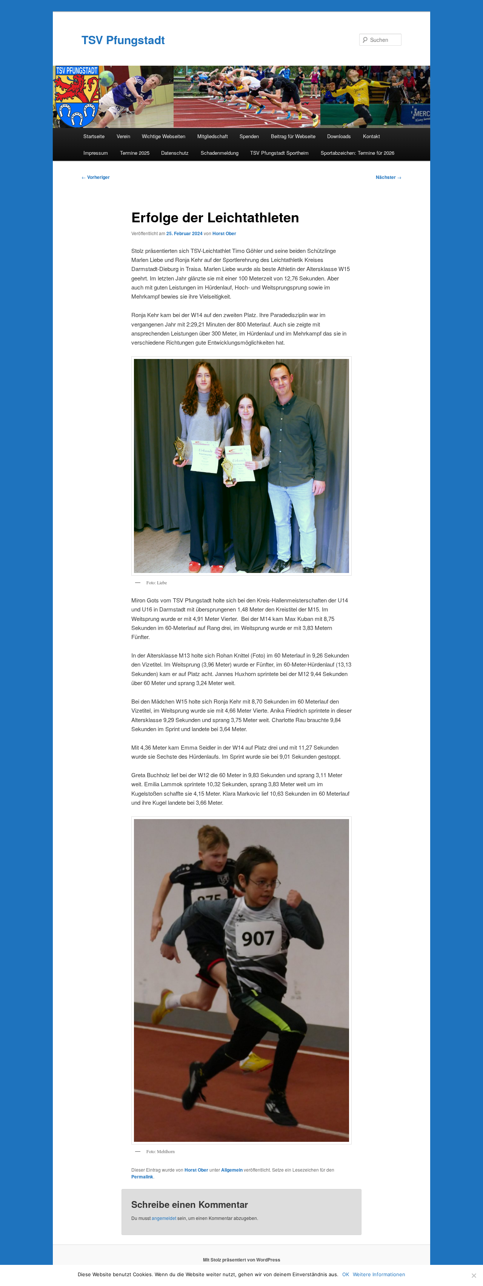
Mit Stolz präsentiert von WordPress (241, 1259)
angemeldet (164, 1218)
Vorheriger (96, 177)
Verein (123, 136)
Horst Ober (224, 233)
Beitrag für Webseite (293, 136)
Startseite (94, 136)
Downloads (339, 136)
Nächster (388, 177)
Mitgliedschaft (212, 136)
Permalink (142, 1176)
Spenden (249, 136)
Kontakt (371, 136)
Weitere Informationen (379, 1274)
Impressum (95, 152)
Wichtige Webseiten (163, 136)
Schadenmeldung (219, 152)
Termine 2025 (134, 152)
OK (345, 1274)
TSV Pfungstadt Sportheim (279, 152)
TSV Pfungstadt (123, 39)
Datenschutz (175, 152)
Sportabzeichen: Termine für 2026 (357, 152)
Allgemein (232, 1169)
